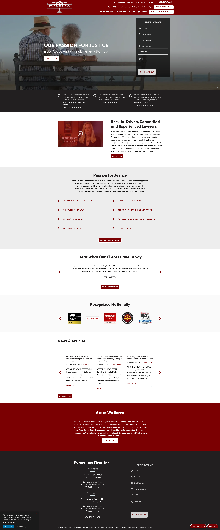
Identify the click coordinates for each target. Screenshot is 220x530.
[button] (108, 87)
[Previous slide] (59, 272)
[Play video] (80, 134)
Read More (70, 385)
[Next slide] (160, 272)
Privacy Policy (103, 527)
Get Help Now (147, 72)
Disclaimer (96, 527)
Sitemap (91, 527)
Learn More (117, 156)
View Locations (110, 441)
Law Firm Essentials (133, 527)
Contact (144, 7)
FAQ (114, 7)
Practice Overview (138, 12)
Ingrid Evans (86, 364)
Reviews (154, 12)
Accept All (8, 526)
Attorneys (121, 12)
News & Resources (124, 7)
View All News (65, 396)
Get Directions (93, 487)
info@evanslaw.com (96, 485)
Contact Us (50, 58)
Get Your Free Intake (163, 7)
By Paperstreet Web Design (146, 527)
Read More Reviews (110, 287)
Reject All (20, 526)
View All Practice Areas (110, 240)
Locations (108, 7)
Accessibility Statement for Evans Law (117, 527)
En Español (136, 7)
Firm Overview (106, 12)
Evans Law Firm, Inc (72, 527)
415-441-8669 (165, 2)
